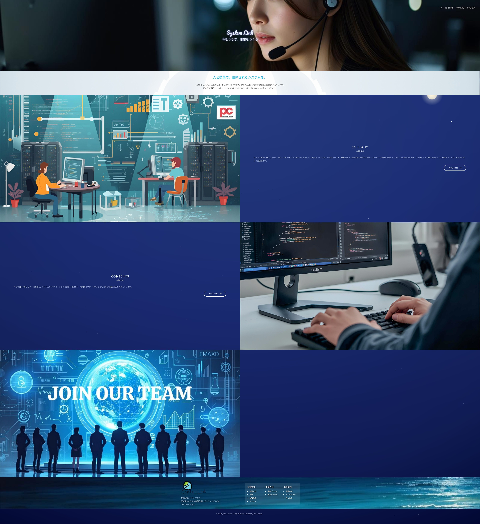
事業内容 (460, 7)
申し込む (289, 498)
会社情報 (449, 7)
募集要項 (289, 491)
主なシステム (273, 494)
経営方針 (253, 491)
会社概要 (253, 498)
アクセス (253, 501)
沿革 (251, 494)
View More (453, 168)
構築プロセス (273, 491)
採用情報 (471, 7)
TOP (440, 7)
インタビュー (291, 494)
